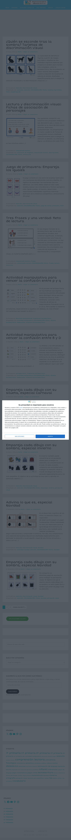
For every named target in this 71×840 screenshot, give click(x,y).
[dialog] (35, 420)
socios (21, 407)
